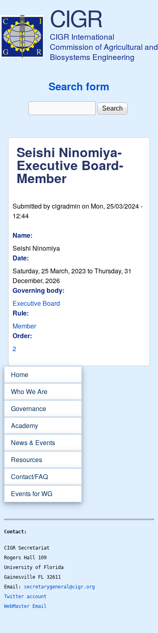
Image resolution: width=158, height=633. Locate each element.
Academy (21, 426)
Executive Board (36, 303)
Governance (25, 408)
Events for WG (31, 493)
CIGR (76, 17)
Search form (79, 86)
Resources (23, 460)
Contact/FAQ (26, 477)
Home (19, 374)
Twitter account (25, 596)
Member (24, 325)
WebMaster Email (25, 606)
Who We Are (25, 391)
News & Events (29, 443)
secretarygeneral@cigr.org (59, 587)
